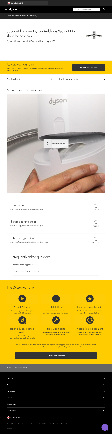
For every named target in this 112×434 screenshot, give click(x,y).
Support (9, 398)
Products (10, 378)
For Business (11, 391)
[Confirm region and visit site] (104, 3)
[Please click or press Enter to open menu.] (5, 9)
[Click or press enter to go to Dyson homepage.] (13, 10)
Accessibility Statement (45, 424)
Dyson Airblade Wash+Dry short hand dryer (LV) (22, 16)
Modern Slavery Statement (60, 424)
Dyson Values (11, 411)
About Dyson (11, 404)
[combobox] (27, 3)
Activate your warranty (88, 67)
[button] (56, 143)
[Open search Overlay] (86, 9)
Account (9, 385)
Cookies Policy (20, 424)
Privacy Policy (10, 424)
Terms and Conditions (31, 424)
